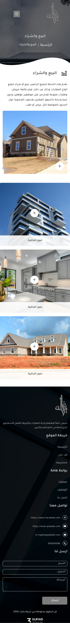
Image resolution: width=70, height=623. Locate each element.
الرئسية (46, 45)
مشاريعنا (61, 462)
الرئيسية (62, 447)
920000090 (54, 544)
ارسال (55, 600)
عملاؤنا (63, 482)
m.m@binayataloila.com (48, 535)
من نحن (62, 455)
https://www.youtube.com (47, 526)
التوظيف (62, 490)
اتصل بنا (62, 498)
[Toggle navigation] (17, 13)
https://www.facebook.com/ (46, 518)
